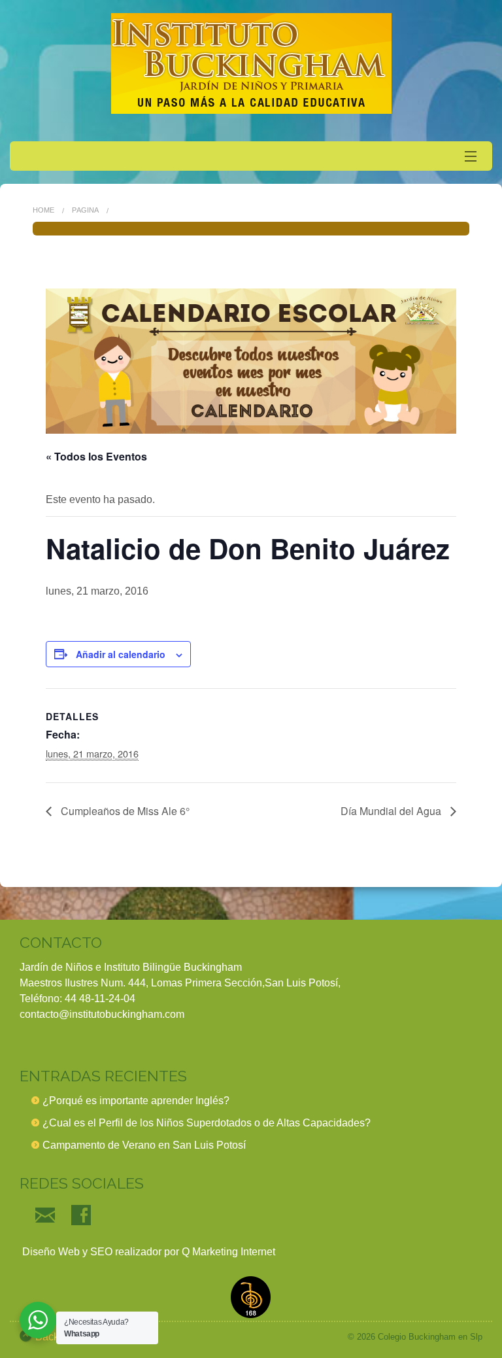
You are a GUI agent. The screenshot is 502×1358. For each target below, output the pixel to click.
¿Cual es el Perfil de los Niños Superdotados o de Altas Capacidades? (206, 1122)
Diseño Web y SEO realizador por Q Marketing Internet (147, 1251)
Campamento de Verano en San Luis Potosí (144, 1145)
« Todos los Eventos (96, 456)
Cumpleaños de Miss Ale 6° (124, 810)
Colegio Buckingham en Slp (430, 1337)
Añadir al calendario (120, 654)
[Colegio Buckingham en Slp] (251, 63)
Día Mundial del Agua (392, 810)
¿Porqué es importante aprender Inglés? (135, 1100)
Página (85, 210)
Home (43, 210)
